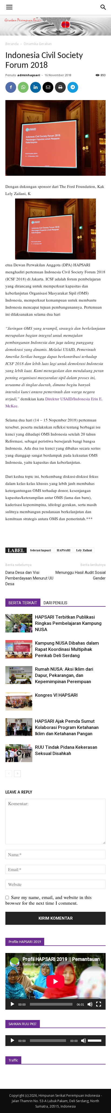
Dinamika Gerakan (38, 43)
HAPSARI (63, 550)
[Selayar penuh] (98, 1004)
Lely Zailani (84, 550)
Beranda (12, 43)
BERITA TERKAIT (23, 603)
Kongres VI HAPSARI (56, 695)
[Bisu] (90, 1004)
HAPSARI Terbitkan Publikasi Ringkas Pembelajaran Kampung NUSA (68, 623)
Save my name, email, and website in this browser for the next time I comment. (48, 900)
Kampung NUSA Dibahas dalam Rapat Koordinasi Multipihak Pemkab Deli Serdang (67, 649)
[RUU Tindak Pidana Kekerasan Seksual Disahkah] (18, 753)
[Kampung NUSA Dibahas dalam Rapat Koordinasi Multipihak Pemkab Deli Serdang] (18, 649)
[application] (55, 981)
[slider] (95, 1040)
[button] (103, 7)
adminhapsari (28, 75)
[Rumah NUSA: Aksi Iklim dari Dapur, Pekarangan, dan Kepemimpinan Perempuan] (18, 675)
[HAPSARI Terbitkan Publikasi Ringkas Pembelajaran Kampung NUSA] (18, 623)
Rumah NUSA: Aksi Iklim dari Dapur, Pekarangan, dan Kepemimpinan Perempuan (64, 675)
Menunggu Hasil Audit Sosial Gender (81, 575)
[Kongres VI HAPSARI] (18, 701)
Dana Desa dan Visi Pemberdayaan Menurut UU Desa (29, 578)
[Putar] (12, 1004)
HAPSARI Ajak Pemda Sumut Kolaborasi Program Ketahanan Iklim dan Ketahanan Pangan (67, 727)
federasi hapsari (40, 550)
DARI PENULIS (55, 603)
